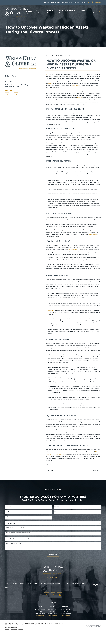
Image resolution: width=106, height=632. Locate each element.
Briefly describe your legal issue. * (14, 543)
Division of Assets (57, 464)
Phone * (8, 511)
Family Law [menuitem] (83, 12)
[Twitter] (46, 594)
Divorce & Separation (18, 583)
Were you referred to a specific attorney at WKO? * (18, 532)
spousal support (93, 234)
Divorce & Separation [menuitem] (37, 12)
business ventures (62, 154)
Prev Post (50, 470)
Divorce (48, 74)
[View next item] (16, 94)
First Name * (9, 506)
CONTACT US (95, 585)
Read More (8, 90)
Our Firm (46, 2)
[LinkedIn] (59, 594)
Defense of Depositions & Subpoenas (50, 583)
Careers (83, 2)
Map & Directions (40, 615)
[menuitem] (7, 629)
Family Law (66, 583)
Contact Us (92, 11)
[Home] (16, 11)
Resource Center (67, 2)
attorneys (79, 97)
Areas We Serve (55, 2)
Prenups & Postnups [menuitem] (50, 12)
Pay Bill (76, 2)
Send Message (53, 554)
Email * (56, 511)
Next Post (96, 470)
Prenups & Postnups (32, 583)
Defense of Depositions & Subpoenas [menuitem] (67, 12)
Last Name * (57, 506)
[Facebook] (53, 594)
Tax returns (51, 310)
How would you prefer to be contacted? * (15, 527)
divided (50, 83)
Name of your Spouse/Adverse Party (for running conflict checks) (21, 538)
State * (7, 516)
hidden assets (75, 85)
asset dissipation (73, 249)
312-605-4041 (94, 2)
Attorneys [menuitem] (29, 12)
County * (8, 522)
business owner (77, 403)
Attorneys (7, 583)
